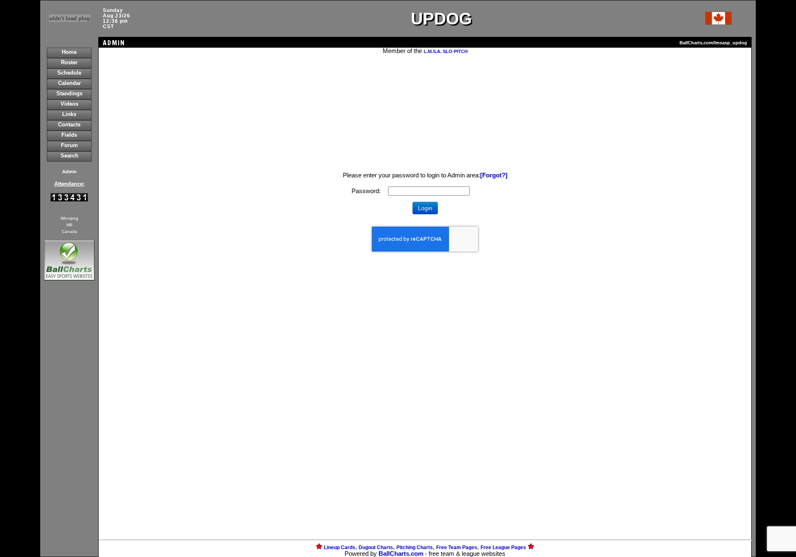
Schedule (69, 73)
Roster (69, 62)
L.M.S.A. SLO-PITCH (446, 51)
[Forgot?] (493, 175)
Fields (69, 135)
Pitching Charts (414, 547)
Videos (69, 104)
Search (69, 156)
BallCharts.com (401, 553)
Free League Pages (503, 547)
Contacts (69, 124)
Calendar (69, 83)
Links (69, 114)
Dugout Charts (376, 547)
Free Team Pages (456, 547)
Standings (69, 93)
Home (69, 52)
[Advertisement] (69, 425)
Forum (69, 145)
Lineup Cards (339, 547)
